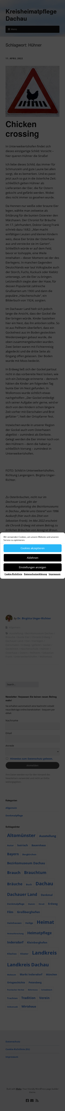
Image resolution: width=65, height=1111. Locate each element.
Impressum (54, 573)
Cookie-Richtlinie (13, 573)
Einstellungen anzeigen (32, 567)
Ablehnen (32, 557)
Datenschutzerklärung (35, 573)
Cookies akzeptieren (33, 548)
